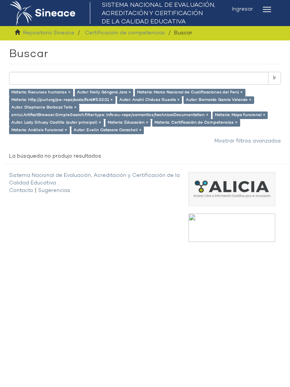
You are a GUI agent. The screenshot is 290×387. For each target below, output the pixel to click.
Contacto (21, 190)
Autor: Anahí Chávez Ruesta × (149, 100)
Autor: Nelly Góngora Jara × (104, 92)
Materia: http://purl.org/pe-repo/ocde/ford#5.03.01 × (62, 100)
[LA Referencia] (231, 227)
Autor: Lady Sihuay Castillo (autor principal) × (56, 122)
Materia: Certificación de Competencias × (196, 122)
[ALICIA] (231, 188)
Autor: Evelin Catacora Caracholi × (108, 130)
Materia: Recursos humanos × (41, 92)
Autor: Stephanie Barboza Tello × (44, 107)
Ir (274, 78)
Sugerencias (54, 190)
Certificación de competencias (125, 33)
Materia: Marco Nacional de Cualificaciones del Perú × (190, 92)
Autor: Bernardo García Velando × (218, 100)
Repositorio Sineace (48, 33)
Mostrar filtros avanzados (247, 141)
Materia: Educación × (128, 122)
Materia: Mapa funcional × (240, 115)
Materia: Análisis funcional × (39, 130)
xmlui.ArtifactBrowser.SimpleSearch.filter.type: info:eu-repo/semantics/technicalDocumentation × (109, 115)
